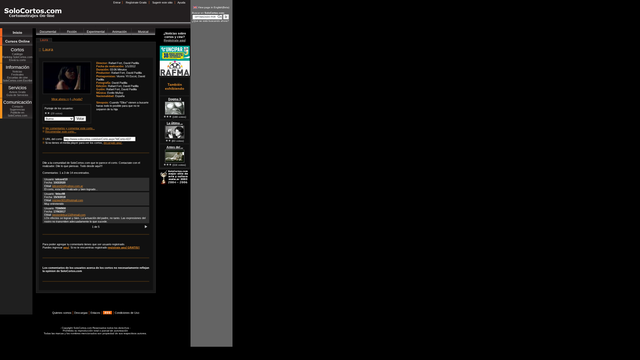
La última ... (175, 123)
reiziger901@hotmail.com (67, 200)
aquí (66, 247)
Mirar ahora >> (60, 99)
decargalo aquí (113, 142)
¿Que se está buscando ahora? (210, 21)
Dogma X (174, 99)
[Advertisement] (94, 303)
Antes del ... (174, 147)
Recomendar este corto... (60, 131)
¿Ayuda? (77, 99)
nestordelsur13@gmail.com (69, 214)
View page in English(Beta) (213, 7)
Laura (47, 49)
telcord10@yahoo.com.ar (67, 186)
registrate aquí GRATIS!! (124, 247)
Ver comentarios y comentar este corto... (70, 128)
